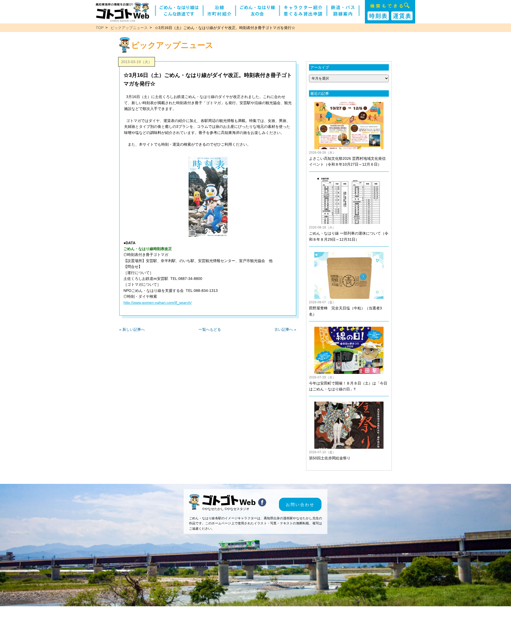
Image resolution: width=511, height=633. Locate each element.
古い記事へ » (285, 329)
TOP (100, 28)
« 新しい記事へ (132, 329)
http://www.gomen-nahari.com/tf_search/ (157, 302)
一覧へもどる (210, 329)
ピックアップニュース (129, 28)
